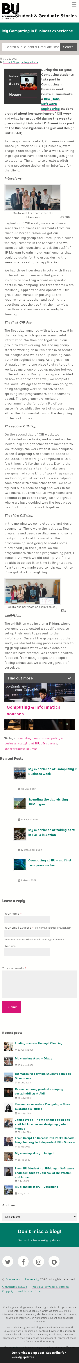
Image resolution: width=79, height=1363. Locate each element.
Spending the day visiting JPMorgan (48, 801)
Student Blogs (11, 62)
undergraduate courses (20, 749)
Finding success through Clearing (38, 1043)
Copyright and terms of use (22, 1291)
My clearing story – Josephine (36, 1187)
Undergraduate (29, 62)
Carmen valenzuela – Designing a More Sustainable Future (42, 1106)
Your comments (13, 968)
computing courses (30, 738)
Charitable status (14, 1287)
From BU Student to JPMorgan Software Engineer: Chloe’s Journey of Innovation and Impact (44, 1172)
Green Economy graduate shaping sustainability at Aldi (39, 1091)
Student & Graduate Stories (46, 16)
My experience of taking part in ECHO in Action (51, 832)
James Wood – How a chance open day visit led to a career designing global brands (42, 1124)
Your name (12, 913)
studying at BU (28, 743)
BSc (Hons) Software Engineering (50, 104)
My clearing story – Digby (33, 1058)
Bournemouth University (10, 11)
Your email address (37, 928)
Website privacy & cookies (50, 1287)
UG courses (49, 743)
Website (10, 946)
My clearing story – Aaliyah (34, 1153)
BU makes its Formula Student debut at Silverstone (43, 1076)
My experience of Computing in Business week (53, 771)
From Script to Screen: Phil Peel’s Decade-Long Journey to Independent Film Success (45, 1140)
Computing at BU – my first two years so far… (50, 862)
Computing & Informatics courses (33, 710)
